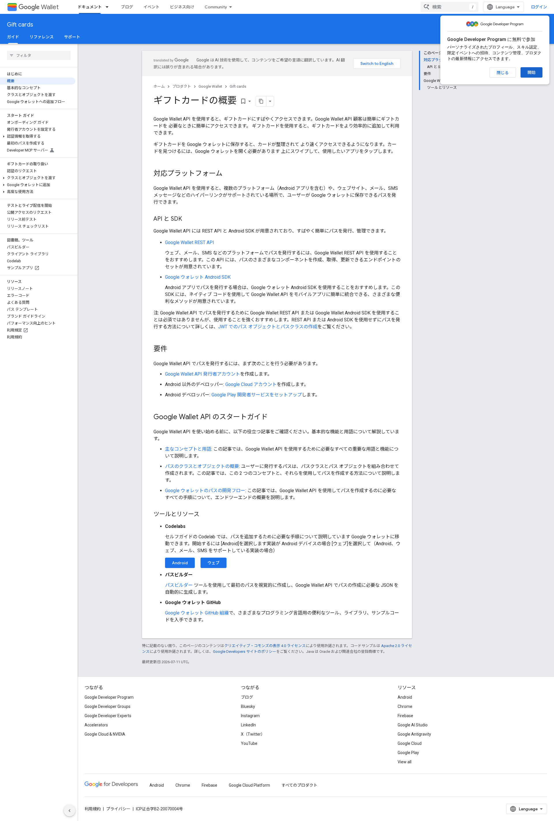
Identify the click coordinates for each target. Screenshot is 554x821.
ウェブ (213, 562)
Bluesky (248, 706)
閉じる (503, 72)
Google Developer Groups (107, 706)
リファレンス (41, 37)
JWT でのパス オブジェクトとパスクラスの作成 (267, 326)
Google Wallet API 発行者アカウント (202, 374)
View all (404, 762)
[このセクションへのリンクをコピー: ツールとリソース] (205, 514)
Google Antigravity (414, 734)
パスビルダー (179, 585)
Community (216, 7)
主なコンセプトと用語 (188, 449)
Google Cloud (410, 743)
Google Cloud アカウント (251, 384)
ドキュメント (90, 7)
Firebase (405, 715)
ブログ (127, 7)
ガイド (13, 37)
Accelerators (96, 725)
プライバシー (118, 809)
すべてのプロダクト (299, 785)
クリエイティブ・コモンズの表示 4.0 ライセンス (265, 646)
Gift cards (20, 24)
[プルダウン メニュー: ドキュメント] (109, 7)
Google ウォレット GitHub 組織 (197, 613)
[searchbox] (39, 55)
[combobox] (449, 7)
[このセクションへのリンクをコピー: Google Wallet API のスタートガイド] (273, 417)
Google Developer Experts (108, 715)
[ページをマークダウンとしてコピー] (261, 101)
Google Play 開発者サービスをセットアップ (257, 395)
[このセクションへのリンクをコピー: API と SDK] (188, 219)
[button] (37, 136)
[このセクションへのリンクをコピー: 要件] (173, 349)
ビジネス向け (182, 7)
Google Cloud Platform (249, 785)
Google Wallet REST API (189, 242)
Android (180, 562)
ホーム (159, 86)
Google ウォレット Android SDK (198, 277)
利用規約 (93, 809)
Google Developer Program (109, 697)
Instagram (250, 715)
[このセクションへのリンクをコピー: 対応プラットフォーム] (228, 173)
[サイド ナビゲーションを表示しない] (69, 810)
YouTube (249, 743)
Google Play (408, 752)
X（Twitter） (253, 734)
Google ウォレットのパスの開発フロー (205, 490)
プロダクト (181, 86)
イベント (151, 7)
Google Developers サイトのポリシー (244, 651)
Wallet (50, 7)
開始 (531, 72)
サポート (72, 37)
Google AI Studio (413, 725)
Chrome (405, 706)
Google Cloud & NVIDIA (105, 734)
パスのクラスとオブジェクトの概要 (202, 466)
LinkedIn (248, 725)
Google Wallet (210, 86)
